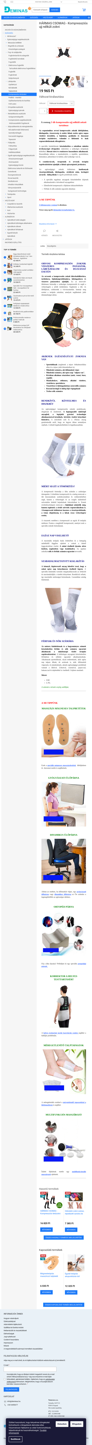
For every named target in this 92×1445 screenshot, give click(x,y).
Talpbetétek (13, 91)
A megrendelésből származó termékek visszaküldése (23, 1349)
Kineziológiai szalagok (17, 49)
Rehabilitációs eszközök (17, 114)
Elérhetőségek (9, 1334)
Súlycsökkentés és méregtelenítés (20, 126)
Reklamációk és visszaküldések (15, 1330)
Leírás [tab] (42, 246)
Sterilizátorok (13, 181)
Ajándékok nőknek (14, 226)
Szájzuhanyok (14, 78)
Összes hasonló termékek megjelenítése (64, 1238)
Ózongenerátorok (14, 175)
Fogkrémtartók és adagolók (19, 56)
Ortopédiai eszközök (15, 107)
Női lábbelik (13, 88)
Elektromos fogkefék (16, 65)
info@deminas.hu (13, 1401)
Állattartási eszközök (15, 207)
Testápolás (11, 194)
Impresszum (8, 1343)
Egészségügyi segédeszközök (18, 39)
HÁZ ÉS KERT (10, 201)
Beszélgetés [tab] (51, 246)
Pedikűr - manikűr (15, 97)
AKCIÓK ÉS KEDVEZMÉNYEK (15, 30)
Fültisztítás (13, 146)
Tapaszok (12, 139)
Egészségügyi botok (16, 165)
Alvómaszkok (13, 162)
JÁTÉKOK (8, 239)
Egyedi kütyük (12, 233)
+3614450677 (12, 1405)
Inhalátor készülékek (15, 184)
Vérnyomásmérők (14, 188)
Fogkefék (12, 72)
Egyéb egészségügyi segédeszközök (21, 155)
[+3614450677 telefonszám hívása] (7, 2)
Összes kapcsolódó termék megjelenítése (63, 1305)
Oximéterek (12, 172)
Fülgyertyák (13, 149)
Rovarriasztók (13, 178)
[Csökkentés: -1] (47, 112)
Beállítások (15, 1439)
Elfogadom (76, 1424)
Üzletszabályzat (10, 1321)
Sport (9, 197)
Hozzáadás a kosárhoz (63, 111)
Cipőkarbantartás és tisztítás (19, 101)
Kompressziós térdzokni (17, 94)
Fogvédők (12, 62)
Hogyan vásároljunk (43, 2)
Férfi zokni (12, 104)
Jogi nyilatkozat (10, 1337)
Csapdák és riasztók (14, 204)
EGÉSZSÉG (9, 33)
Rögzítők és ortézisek (16, 46)
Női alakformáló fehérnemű (19, 130)
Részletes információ (47, 224)
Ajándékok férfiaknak (15, 230)
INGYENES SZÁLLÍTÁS (13, 242)
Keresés (54, 10)
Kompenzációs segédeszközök (20, 120)
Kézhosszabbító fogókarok (19, 123)
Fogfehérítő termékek (16, 59)
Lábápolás (12, 81)
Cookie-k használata (11, 1340)
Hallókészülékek (14, 152)
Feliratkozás (11, 1389)
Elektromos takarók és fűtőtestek (20, 168)
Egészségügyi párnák (16, 110)
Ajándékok (11, 236)
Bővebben (46, 1292)
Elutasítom (62, 1424)
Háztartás (11, 213)
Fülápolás (11, 143)
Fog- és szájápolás (15, 52)
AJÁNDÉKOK (10, 217)
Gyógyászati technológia (17, 191)
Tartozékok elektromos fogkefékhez (22, 68)
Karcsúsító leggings (16, 136)
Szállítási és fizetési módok (13, 1327)
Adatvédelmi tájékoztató (13, 1324)
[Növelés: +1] (47, 109)
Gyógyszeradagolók (16, 117)
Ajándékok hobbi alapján (16, 220)
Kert (8, 210)
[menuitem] (14, 17)
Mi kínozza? (11, 36)
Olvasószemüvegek (16, 159)
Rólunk (6, 1346)
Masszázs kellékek (15, 43)
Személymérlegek (15, 133)
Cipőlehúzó (13, 85)
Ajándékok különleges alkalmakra (19, 223)
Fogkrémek (13, 75)
